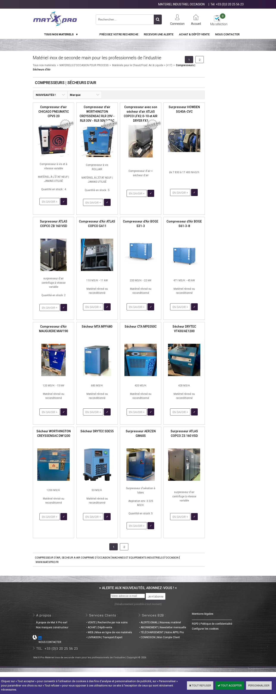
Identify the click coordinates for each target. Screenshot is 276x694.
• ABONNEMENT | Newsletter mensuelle (162, 627)
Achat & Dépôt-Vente (194, 34)
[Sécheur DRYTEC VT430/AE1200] (184, 377)
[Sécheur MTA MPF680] (97, 377)
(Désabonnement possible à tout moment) (138, 604)
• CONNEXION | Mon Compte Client (159, 637)
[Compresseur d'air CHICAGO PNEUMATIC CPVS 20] (53, 157)
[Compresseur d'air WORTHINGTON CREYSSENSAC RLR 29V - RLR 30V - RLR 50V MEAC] (97, 158)
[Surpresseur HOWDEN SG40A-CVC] (184, 157)
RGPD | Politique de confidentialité (212, 623)
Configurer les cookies (205, 628)
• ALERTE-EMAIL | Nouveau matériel (160, 622)
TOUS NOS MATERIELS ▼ (61, 34)
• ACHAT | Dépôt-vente (99, 627)
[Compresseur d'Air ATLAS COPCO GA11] (97, 272)
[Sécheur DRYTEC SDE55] (97, 482)
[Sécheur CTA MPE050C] (140, 377)
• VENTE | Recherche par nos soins (107, 622)
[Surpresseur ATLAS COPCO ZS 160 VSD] (184, 482)
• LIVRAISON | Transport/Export (104, 637)
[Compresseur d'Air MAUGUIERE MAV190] (53, 377)
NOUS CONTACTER (47, 642)
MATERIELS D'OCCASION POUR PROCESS (84, 65)
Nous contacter (227, 34)
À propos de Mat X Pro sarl (50, 622)
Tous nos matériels (44, 65)
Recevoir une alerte (158, 34)
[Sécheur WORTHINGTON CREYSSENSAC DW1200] (53, 482)
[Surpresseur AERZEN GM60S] (140, 482)
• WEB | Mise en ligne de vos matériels (109, 632)
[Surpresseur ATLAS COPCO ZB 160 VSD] (53, 272)
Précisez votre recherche (118, 34)
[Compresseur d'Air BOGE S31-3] (140, 272)
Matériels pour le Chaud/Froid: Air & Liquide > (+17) (142, 65)
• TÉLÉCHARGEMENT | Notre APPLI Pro (161, 632)
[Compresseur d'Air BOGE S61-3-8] (184, 272)
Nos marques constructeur (50, 627)
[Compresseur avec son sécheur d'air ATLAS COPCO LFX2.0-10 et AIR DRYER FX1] (140, 158)
